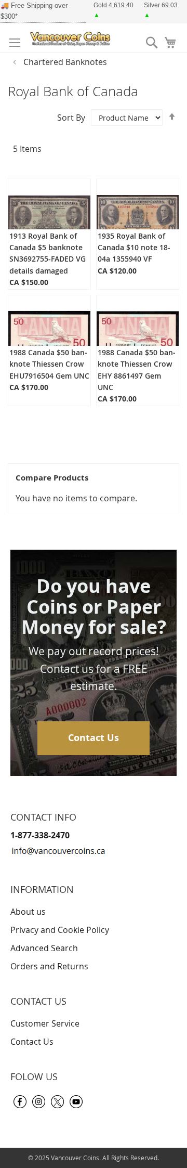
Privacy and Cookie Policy (59, 930)
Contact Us (93, 737)
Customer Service (44, 1023)
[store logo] (71, 38)
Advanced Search (44, 948)
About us (28, 911)
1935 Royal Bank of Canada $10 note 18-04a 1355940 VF (134, 247)
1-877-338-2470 (40, 835)
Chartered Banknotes (65, 62)
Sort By (71, 117)
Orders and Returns (49, 966)
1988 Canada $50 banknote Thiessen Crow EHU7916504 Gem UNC (49, 364)
